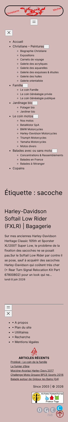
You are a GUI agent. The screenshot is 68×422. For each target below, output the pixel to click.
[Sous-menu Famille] (25, 85)
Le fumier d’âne (20, 366)
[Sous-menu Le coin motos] (35, 116)
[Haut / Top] (60, 414)
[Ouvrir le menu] (34, 22)
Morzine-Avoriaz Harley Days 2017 (32, 370)
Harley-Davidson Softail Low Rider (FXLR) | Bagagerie (28, 218)
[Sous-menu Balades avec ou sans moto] (54, 151)
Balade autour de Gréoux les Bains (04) (35, 379)
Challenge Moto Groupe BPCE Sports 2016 (37, 374)
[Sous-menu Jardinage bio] (35, 103)
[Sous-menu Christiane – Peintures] (46, 47)
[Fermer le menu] (9, 33)
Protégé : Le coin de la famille (29, 361)
